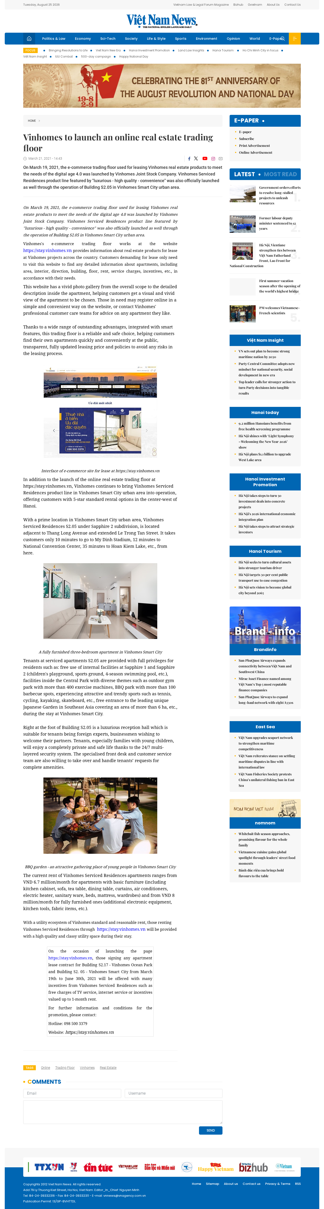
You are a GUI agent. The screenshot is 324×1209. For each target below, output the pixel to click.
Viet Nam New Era (108, 50)
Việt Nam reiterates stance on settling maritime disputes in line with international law (267, 761)
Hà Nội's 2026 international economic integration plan (267, 517)
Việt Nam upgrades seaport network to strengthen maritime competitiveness (266, 743)
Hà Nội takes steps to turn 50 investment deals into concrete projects (262, 501)
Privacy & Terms (277, 1184)
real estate (108, 1068)
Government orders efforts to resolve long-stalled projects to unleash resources (280, 195)
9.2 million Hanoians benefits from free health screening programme (265, 426)
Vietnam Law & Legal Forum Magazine (201, 5)
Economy (83, 38)
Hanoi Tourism (223, 50)
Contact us (251, 1184)
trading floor (65, 1068)
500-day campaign (96, 56)
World (255, 38)
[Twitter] (196, 159)
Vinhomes (87, 1068)
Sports (180, 38)
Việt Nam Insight (35, 56)
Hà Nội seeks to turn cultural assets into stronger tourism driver (265, 565)
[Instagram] (213, 159)
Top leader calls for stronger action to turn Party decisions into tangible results (267, 388)
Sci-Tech (108, 38)
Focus (30, 50)
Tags (29, 1068)
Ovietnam (255, 5)
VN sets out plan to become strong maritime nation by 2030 (264, 354)
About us (231, 1184)
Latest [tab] (244, 174)
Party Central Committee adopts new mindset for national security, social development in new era (267, 369)
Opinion (233, 38)
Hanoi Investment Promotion (149, 50)
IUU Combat (64, 56)
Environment (206, 38)
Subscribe (246, 138)
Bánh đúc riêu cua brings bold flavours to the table (261, 873)
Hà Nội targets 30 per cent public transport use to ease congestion (263, 577)
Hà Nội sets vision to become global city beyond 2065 (265, 590)
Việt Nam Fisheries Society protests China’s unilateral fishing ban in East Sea (266, 780)
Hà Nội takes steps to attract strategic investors (266, 529)
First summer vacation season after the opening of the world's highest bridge (279, 286)
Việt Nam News (162, 21)
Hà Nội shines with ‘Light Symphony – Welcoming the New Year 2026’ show (266, 441)
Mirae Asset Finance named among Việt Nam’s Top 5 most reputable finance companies (265, 684)
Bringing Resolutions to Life (68, 50)
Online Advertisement (255, 152)
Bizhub (238, 5)
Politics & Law (53, 38)
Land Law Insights (191, 50)
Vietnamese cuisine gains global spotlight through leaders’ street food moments (267, 858)
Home (32, 121)
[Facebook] (189, 159)
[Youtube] (205, 159)
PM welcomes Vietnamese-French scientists (279, 310)
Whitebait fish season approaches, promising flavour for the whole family (264, 839)
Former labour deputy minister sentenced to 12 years (277, 223)
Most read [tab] (280, 174)
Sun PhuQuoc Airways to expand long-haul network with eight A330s (266, 700)
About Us (273, 5)
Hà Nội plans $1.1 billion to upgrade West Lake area (265, 457)
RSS (298, 1184)
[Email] (220, 158)
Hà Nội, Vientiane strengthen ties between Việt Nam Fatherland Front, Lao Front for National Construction (263, 255)
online (45, 1068)
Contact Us (292, 5)
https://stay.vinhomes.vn (47, 250)
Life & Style (156, 38)
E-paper (246, 120)
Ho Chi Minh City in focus (260, 50)
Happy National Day (133, 56)
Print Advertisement (254, 145)
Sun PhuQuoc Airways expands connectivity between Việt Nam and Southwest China (265, 666)
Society (131, 38)
